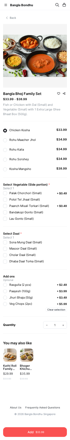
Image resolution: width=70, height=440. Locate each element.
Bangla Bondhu (21, 5)
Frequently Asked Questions (42, 407)
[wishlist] (58, 93)
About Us (15, 407)
